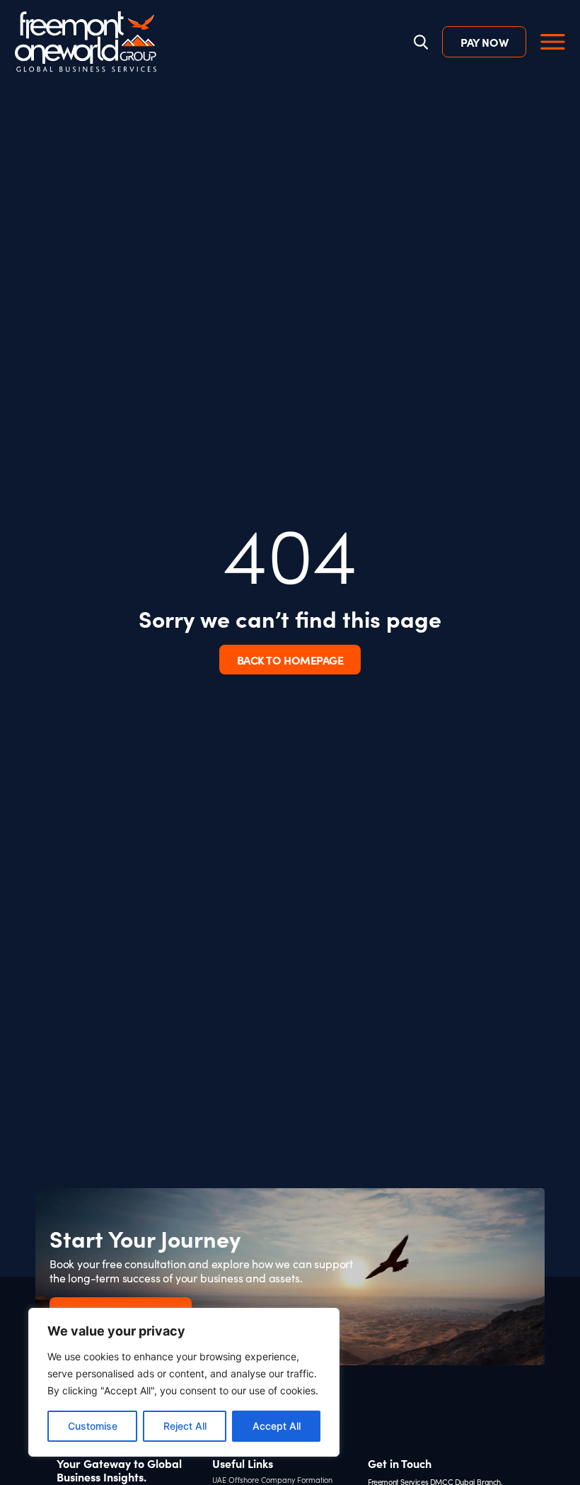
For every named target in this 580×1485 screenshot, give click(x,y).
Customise (92, 1426)
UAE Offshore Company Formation (272, 1480)
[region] (184, 1382)
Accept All (277, 1426)
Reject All (185, 1426)
